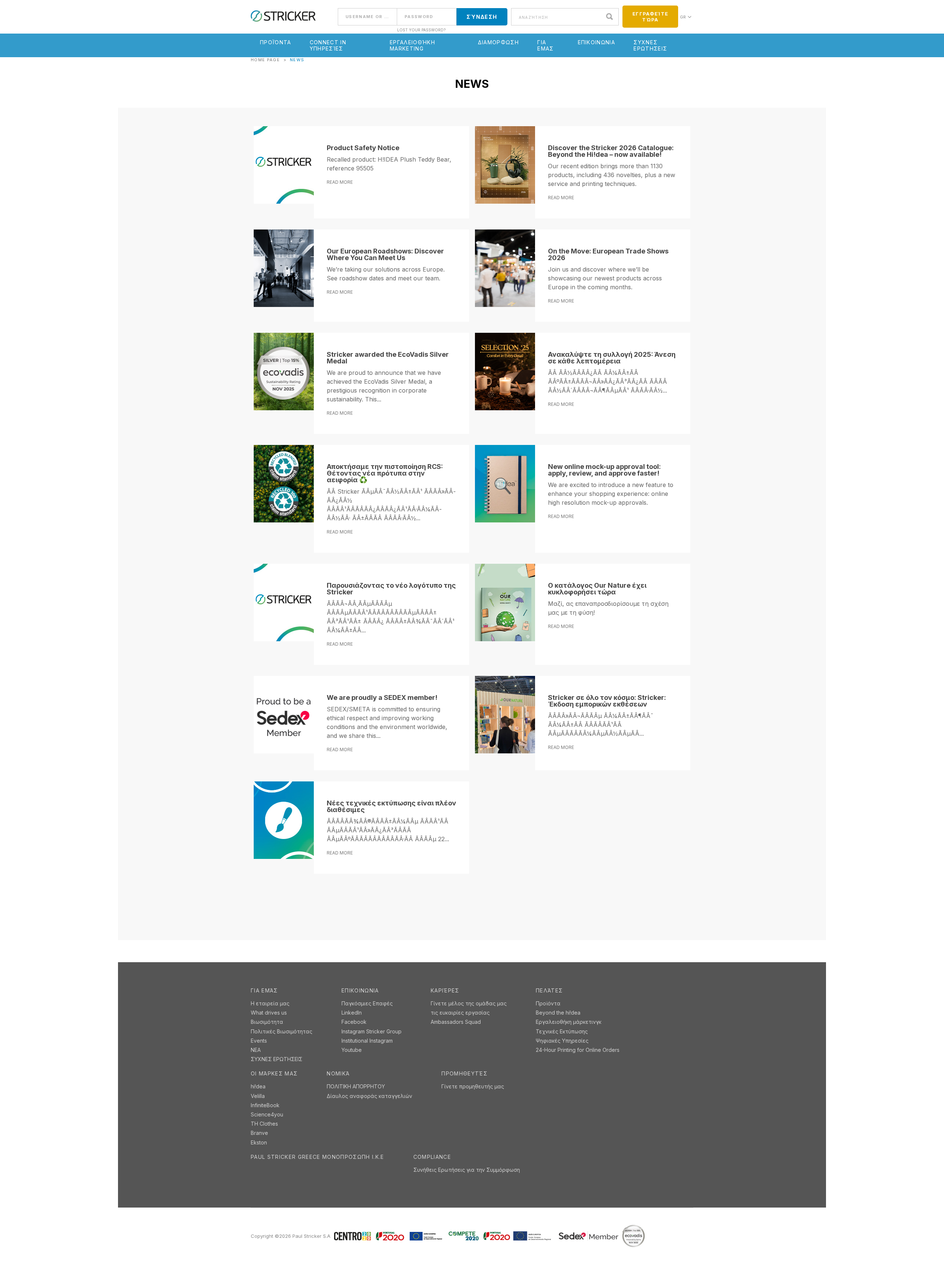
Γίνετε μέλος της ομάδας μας (469, 1003)
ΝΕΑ (256, 1050)
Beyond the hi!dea (558, 1012)
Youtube (351, 1050)
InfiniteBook (265, 1105)
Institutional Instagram (367, 1040)
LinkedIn (351, 1012)
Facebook (354, 1022)
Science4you (267, 1114)
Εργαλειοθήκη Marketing (412, 45)
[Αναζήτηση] (611, 16)
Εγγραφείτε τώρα (650, 17)
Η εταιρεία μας (270, 1003)
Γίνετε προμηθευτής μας (472, 1086)
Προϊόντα (275, 42)
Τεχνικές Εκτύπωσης (562, 1031)
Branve (259, 1133)
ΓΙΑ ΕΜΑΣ (545, 45)
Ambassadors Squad (456, 1022)
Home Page (265, 59)
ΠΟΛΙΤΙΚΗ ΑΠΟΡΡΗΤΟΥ (356, 1086)
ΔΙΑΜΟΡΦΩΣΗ (498, 42)
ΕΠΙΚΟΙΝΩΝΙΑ (596, 42)
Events (259, 1040)
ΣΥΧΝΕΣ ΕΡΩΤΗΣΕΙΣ (650, 45)
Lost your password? (421, 30)
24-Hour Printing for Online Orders (578, 1050)
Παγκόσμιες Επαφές (367, 1003)
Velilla (258, 1096)
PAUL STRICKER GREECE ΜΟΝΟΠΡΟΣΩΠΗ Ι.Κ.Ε (317, 1157)
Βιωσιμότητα (267, 1022)
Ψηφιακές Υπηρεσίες (562, 1040)
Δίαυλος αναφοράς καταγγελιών (369, 1096)
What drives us (269, 1012)
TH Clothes (264, 1123)
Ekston (259, 1142)
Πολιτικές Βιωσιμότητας (281, 1031)
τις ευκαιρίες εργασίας (460, 1012)
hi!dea (258, 1086)
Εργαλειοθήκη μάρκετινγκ (568, 1022)
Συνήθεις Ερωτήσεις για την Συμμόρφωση (466, 1170)
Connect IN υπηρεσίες (328, 45)
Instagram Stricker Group (371, 1031)
